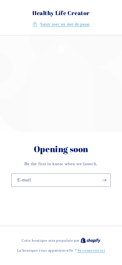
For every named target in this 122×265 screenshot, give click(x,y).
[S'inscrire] (104, 180)
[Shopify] (90, 240)
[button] (61, 24)
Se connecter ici (91, 250)
